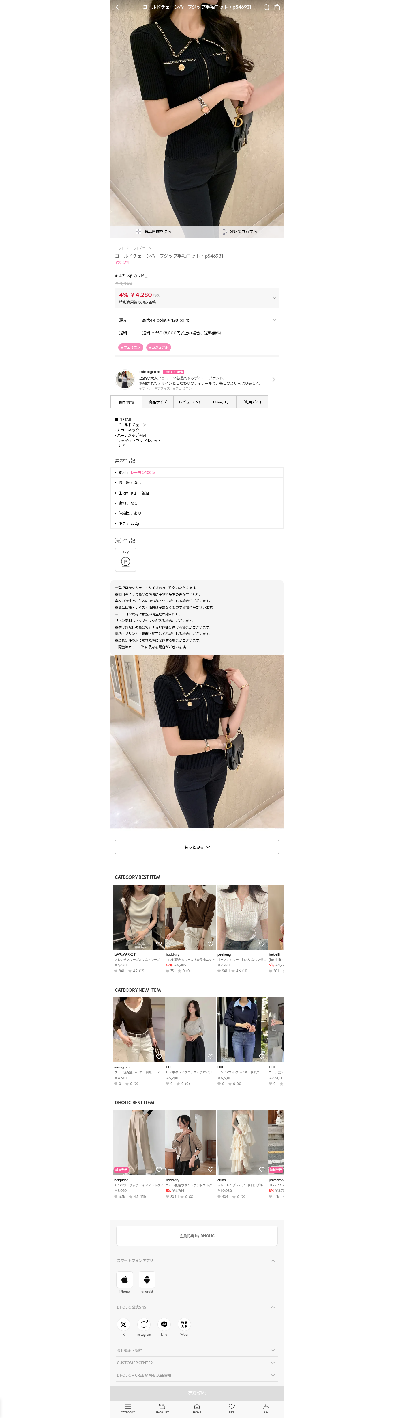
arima (221, 1180)
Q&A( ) (220, 402)
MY (266, 1412)
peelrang (224, 955)
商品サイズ (158, 402)
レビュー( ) (189, 402)
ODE (169, 1067)
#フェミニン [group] (130, 347)
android (147, 1291)
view (272, 380)
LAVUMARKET (125, 955)
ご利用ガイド (252, 402)
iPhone (124, 1291)
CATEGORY (127, 1412)
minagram (121, 1067)
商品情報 (126, 402)
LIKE (231, 1412)
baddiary (172, 955)
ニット (120, 248)
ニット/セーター (142, 248)
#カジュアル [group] (158, 347)
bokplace (121, 1180)
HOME (197, 1412)
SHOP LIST (162, 1412)
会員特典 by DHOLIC (196, 1235)
